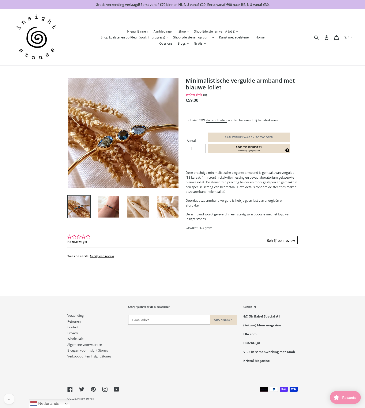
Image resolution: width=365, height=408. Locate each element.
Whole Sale (75, 339)
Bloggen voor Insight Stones (87, 350)
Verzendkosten (216, 120)
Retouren (74, 321)
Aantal (191, 140)
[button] (249, 148)
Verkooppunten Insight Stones (89, 356)
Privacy (72, 333)
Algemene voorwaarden (84, 344)
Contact (72, 327)
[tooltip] (287, 150)
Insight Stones (85, 398)
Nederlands (48, 403)
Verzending (75, 315)
